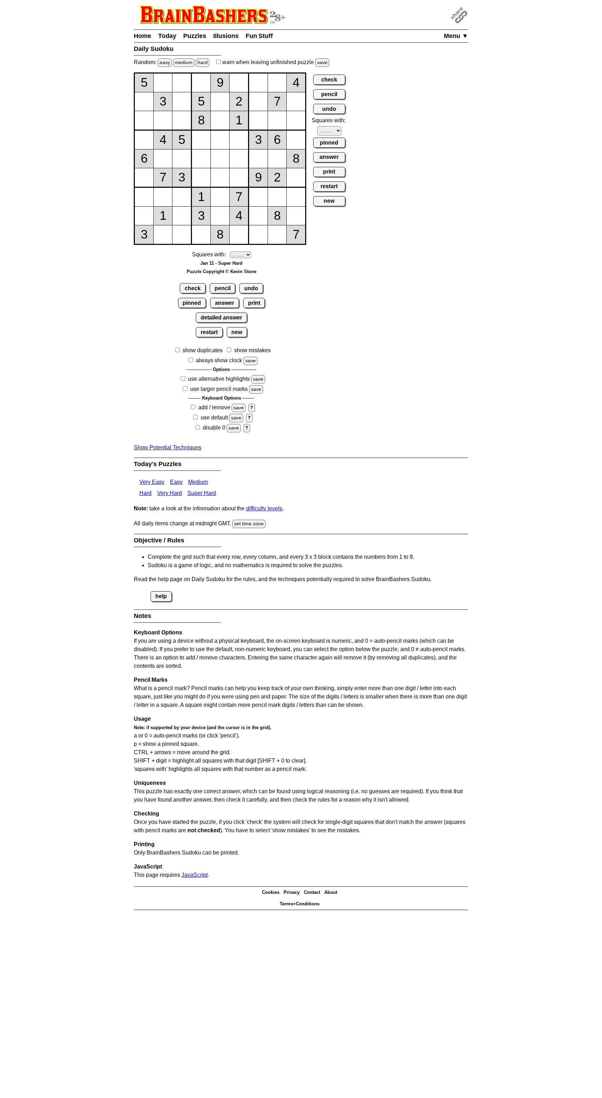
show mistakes (252, 350)
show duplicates (203, 350)
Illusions (226, 35)
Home (142, 35)
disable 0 (214, 428)
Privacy (292, 892)
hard (203, 62)
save (322, 62)
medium (184, 62)
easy (165, 62)
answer (224, 303)
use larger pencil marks (219, 389)
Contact (312, 892)
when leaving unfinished (274, 62)
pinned (192, 303)
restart (209, 332)
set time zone (249, 523)
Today (167, 35)
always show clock (219, 360)
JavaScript (195, 875)
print (254, 303)
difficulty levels (264, 508)
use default (214, 417)
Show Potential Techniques (167, 447)
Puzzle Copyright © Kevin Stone (221, 271)
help (161, 596)
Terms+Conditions (299, 903)
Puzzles (194, 35)
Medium (198, 482)
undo (251, 288)
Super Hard (201, 493)
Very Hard (169, 493)
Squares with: (209, 254)
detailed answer (221, 317)
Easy (176, 482)
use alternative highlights (219, 379)
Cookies (270, 892)
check (193, 288)
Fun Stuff (259, 35)
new (236, 332)
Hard (145, 493)
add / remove (214, 407)
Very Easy (151, 482)
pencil (223, 288)
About (330, 892)
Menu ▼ (456, 35)
